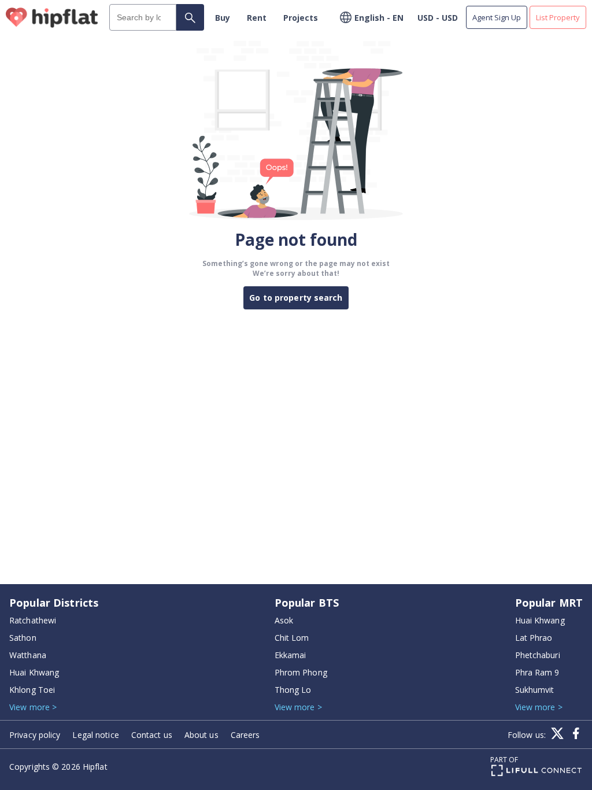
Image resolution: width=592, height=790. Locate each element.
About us (201, 734)
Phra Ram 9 (537, 672)
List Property (558, 17)
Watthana (27, 654)
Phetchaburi (537, 654)
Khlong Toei (32, 689)
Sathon (22, 637)
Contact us (151, 734)
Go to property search (295, 297)
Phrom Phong (301, 672)
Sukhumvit (534, 689)
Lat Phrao (534, 637)
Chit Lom (292, 637)
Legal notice (95, 734)
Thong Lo (293, 689)
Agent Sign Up (496, 17)
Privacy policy (34, 734)
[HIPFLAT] (52, 18)
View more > (33, 707)
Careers (245, 734)
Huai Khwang (34, 672)
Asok (284, 620)
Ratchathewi (32, 620)
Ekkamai (290, 654)
